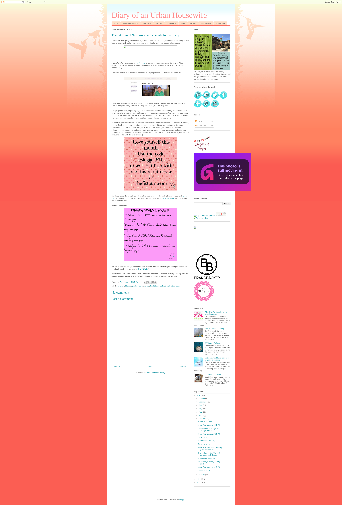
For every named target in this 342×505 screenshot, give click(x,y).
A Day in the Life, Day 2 (207, 441)
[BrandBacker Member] (207, 280)
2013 (199, 482)
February (202, 419)
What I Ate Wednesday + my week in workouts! (216, 313)
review (146, 286)
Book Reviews (206, 23)
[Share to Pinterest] (155, 282)
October (202, 399)
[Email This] (145, 282)
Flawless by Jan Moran (207, 458)
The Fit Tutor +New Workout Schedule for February (209, 454)
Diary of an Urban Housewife (159, 15)
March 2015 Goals (205, 422)
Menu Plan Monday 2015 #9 (209, 425)
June (201, 405)
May (201, 409)
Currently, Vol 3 (204, 471)
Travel (183, 23)
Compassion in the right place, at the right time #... (211, 430)
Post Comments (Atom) (156, 373)
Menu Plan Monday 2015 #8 (209, 434)
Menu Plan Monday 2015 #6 (209, 467)
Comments (201, 126)
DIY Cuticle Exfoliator (213, 343)
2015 (199, 396)
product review (137, 286)
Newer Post (118, 367)
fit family (121, 286)
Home (116, 23)
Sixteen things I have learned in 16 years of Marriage (217, 359)
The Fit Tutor (140, 63)
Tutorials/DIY (171, 23)
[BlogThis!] (147, 282)
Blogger (182, 500)
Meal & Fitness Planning (214, 329)
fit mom (128, 286)
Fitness (193, 23)
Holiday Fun (220, 23)
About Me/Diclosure (130, 23)
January (202, 475)
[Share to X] (150, 282)
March (201, 415)
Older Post (183, 367)
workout (163, 286)
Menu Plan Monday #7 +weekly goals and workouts (210, 448)
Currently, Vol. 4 (204, 444)
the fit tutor (154, 286)
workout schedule (173, 286)
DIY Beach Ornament (213, 374)
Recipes (159, 23)
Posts (199, 121)
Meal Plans (147, 23)
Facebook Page (168, 198)
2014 (199, 479)
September (203, 402)
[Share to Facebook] (152, 282)
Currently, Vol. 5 (204, 437)
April (201, 412)
